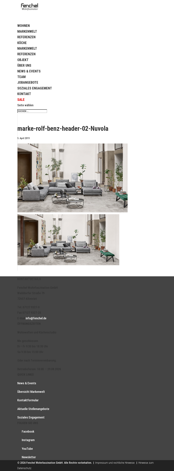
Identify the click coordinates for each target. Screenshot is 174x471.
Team (21, 77)
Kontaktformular (28, 400)
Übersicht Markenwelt (31, 391)
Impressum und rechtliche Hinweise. (115, 462)
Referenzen (26, 37)
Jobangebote (27, 82)
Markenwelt (27, 31)
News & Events (29, 71)
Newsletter (29, 457)
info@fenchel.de (36, 318)
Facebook (28, 431)
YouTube (27, 448)
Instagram (28, 440)
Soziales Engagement (34, 88)
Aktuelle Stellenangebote (33, 409)
